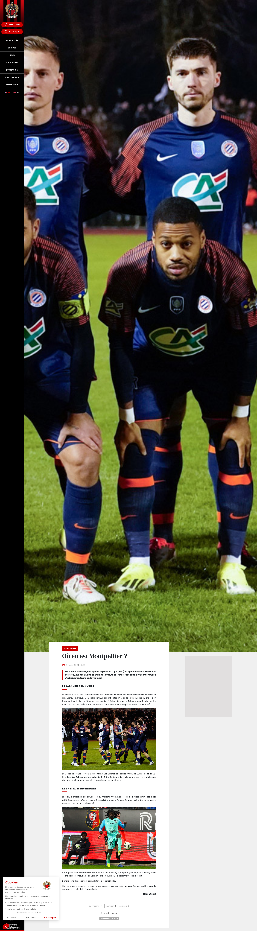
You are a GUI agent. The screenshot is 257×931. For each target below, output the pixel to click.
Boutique (13, 31)
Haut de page (95, 906)
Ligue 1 (115, 918)
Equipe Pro (105, 918)
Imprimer (123, 906)
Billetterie (14, 24)
